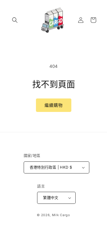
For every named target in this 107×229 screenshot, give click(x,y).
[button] (15, 20)
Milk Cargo (61, 215)
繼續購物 (54, 105)
